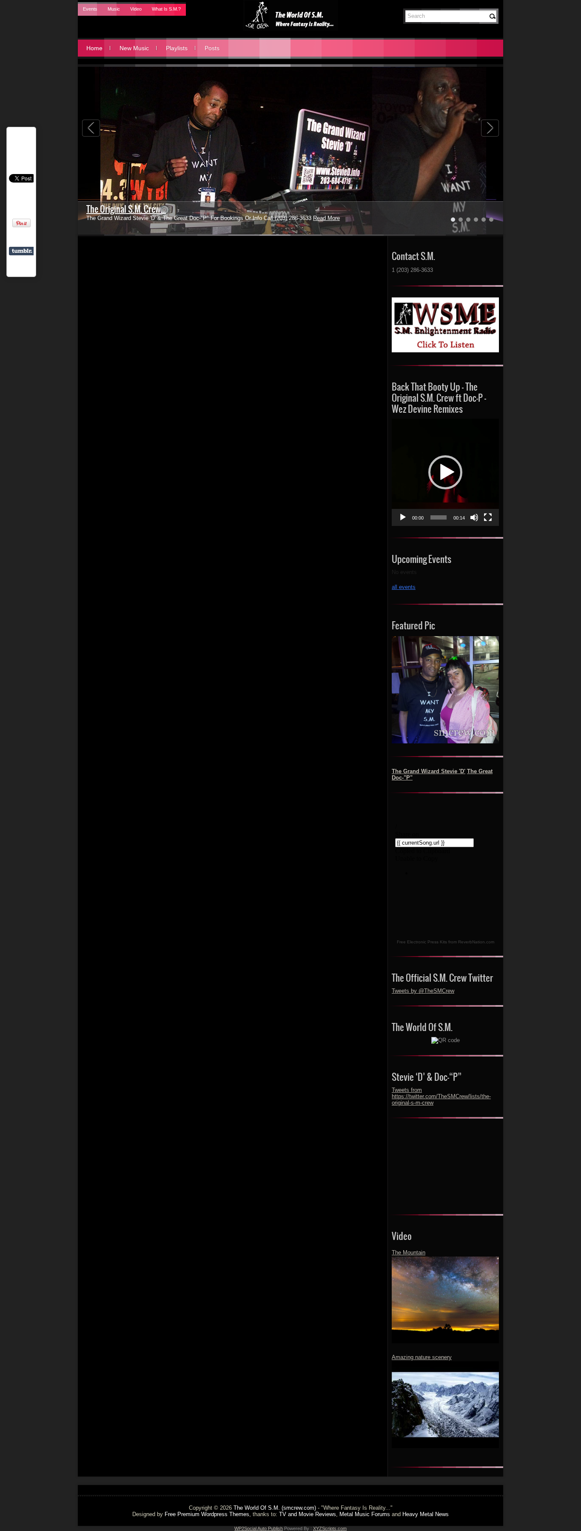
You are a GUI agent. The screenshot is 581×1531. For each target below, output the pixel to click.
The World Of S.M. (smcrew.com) (275, 1508)
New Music (134, 48)
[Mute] (474, 517)
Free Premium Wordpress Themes (207, 1514)
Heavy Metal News (425, 1514)
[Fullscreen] (488, 517)
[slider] (438, 517)
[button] (445, 472)
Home (94, 48)
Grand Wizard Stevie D (123, 209)
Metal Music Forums (364, 1514)
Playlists (177, 48)
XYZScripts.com (330, 1528)
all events (404, 587)
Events (90, 8)
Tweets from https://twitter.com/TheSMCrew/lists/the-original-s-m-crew (441, 1096)
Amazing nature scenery (422, 1357)
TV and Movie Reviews (307, 1514)
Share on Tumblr (22, 251)
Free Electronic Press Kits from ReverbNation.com (445, 942)
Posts (212, 48)
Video (136, 8)
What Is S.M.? (166, 8)
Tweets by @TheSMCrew (423, 991)
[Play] (403, 517)
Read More (306, 218)
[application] (445, 472)
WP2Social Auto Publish (258, 1528)
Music (114, 8)
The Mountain (408, 1252)
